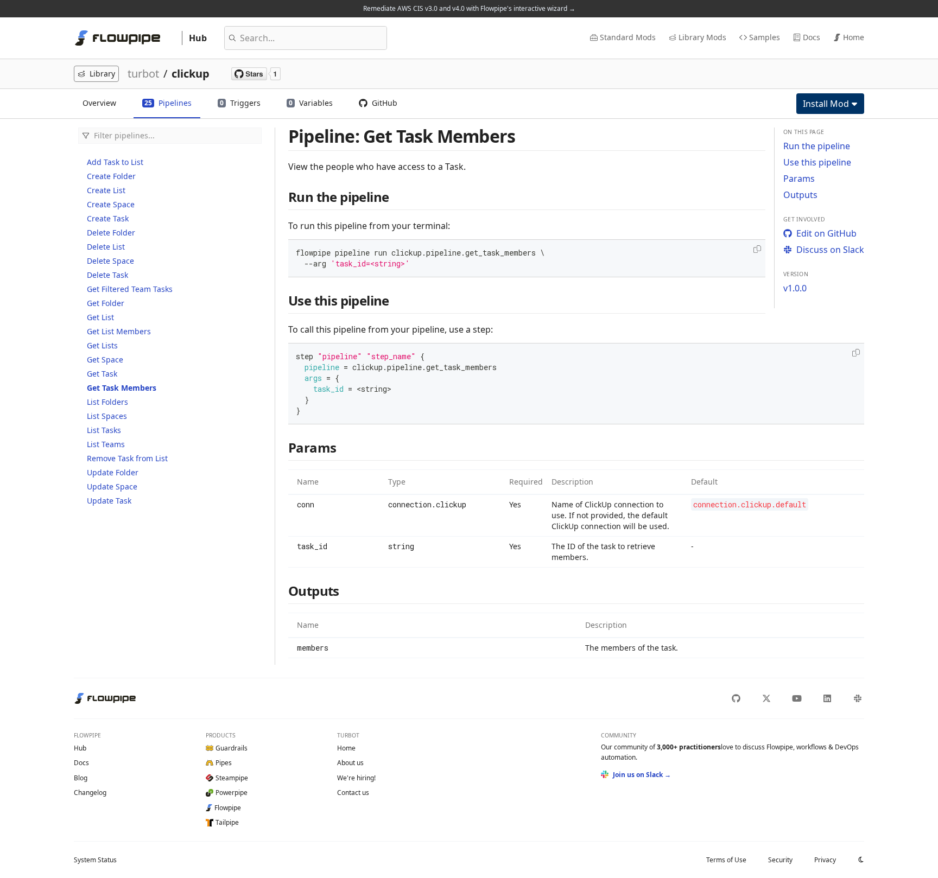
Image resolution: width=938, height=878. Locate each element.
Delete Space (110, 261)
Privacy (825, 859)
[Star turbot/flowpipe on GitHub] (256, 73)
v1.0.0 (795, 288)
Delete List (106, 246)
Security (780, 859)
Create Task (108, 218)
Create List (106, 190)
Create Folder (111, 176)
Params (799, 178)
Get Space (105, 359)
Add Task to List (115, 162)
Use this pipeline (817, 162)
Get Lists (102, 345)
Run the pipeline (816, 146)
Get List (100, 317)
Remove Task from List (127, 458)
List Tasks (104, 430)
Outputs (800, 195)
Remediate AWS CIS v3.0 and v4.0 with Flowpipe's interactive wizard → (469, 8)
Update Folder (112, 472)
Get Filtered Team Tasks (130, 289)
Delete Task (107, 275)
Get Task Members (121, 388)
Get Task (102, 373)
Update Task (109, 500)
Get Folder (105, 303)
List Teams (106, 444)
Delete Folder (111, 232)
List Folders (107, 402)
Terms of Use (726, 859)
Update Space (112, 486)
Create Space (111, 204)
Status (95, 859)
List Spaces (107, 416)
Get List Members (119, 331)
